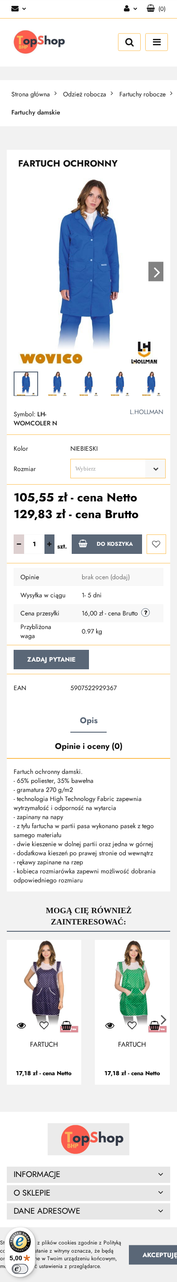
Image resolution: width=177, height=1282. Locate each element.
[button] (156, 9)
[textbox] (110, 468)
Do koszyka (115, 544)
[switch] (20, 1269)
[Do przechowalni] (156, 544)
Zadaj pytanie (51, 659)
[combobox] (118, 468)
